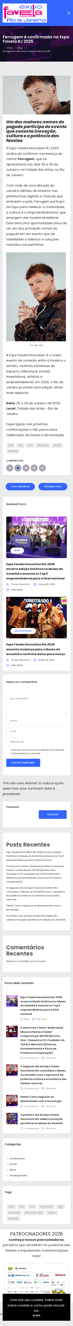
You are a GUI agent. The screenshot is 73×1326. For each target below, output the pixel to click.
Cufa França (46, 1207)
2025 (10, 445)
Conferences (17, 1158)
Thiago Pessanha (20, 584)
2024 (11, 1207)
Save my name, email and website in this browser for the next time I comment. (37, 751)
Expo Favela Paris (34, 1213)
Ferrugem (13, 451)
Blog (20, 47)
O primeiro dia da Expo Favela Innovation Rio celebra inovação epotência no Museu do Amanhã (41, 1119)
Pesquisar (12, 807)
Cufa (20, 445)
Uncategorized (23, 630)
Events (13, 1164)
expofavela (42, 445)
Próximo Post (53, 486)
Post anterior (20, 486)
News (17, 550)
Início (10, 47)
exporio (57, 445)
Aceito (36, 1315)
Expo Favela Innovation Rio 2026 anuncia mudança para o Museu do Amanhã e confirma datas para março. (36, 649)
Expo (30, 445)
